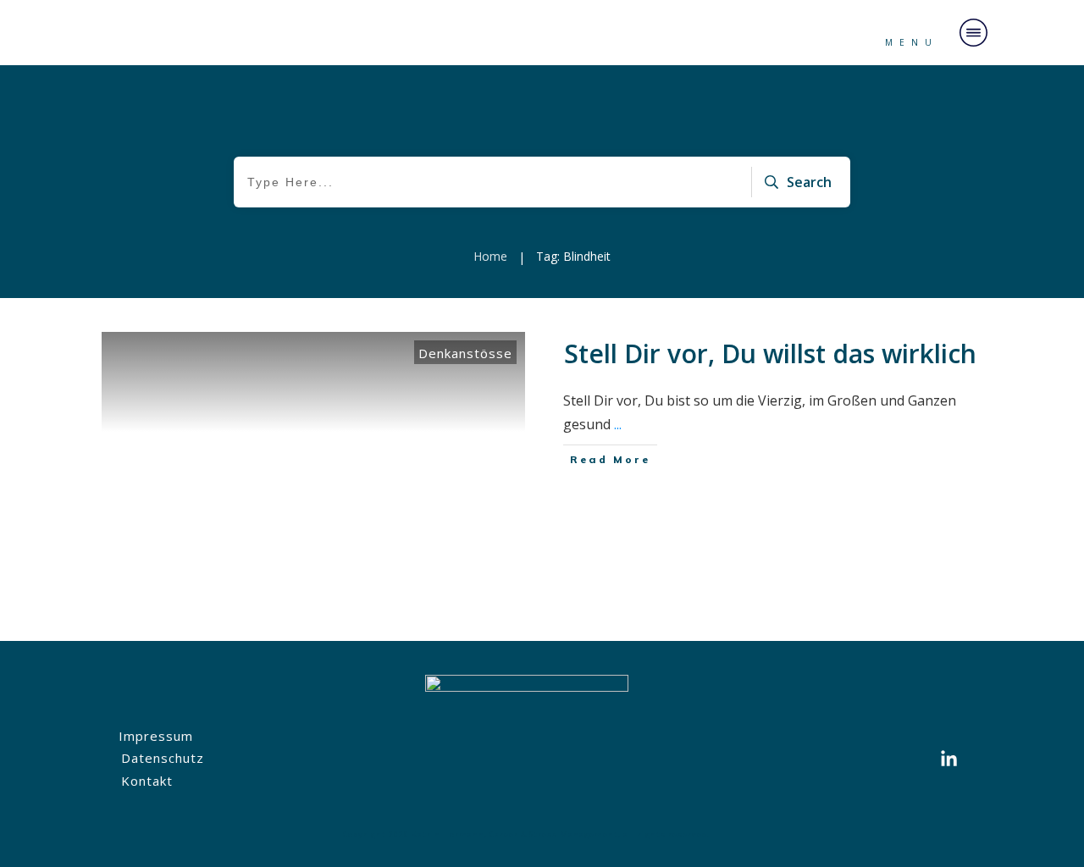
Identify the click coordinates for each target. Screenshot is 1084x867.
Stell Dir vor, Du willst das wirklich (770, 353)
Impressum (156, 735)
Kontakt (147, 780)
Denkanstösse (465, 353)
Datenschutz (162, 757)
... (618, 424)
